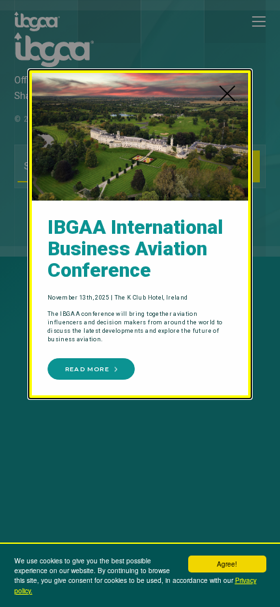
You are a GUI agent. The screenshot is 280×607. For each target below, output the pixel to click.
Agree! (227, 564)
